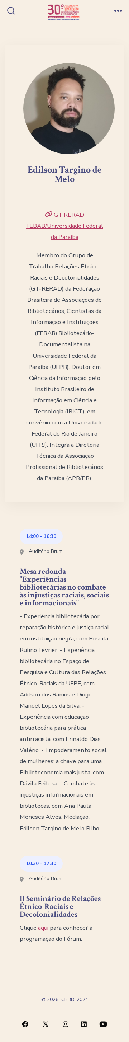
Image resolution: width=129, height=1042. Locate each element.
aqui (43, 928)
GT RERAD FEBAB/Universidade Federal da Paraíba (64, 226)
